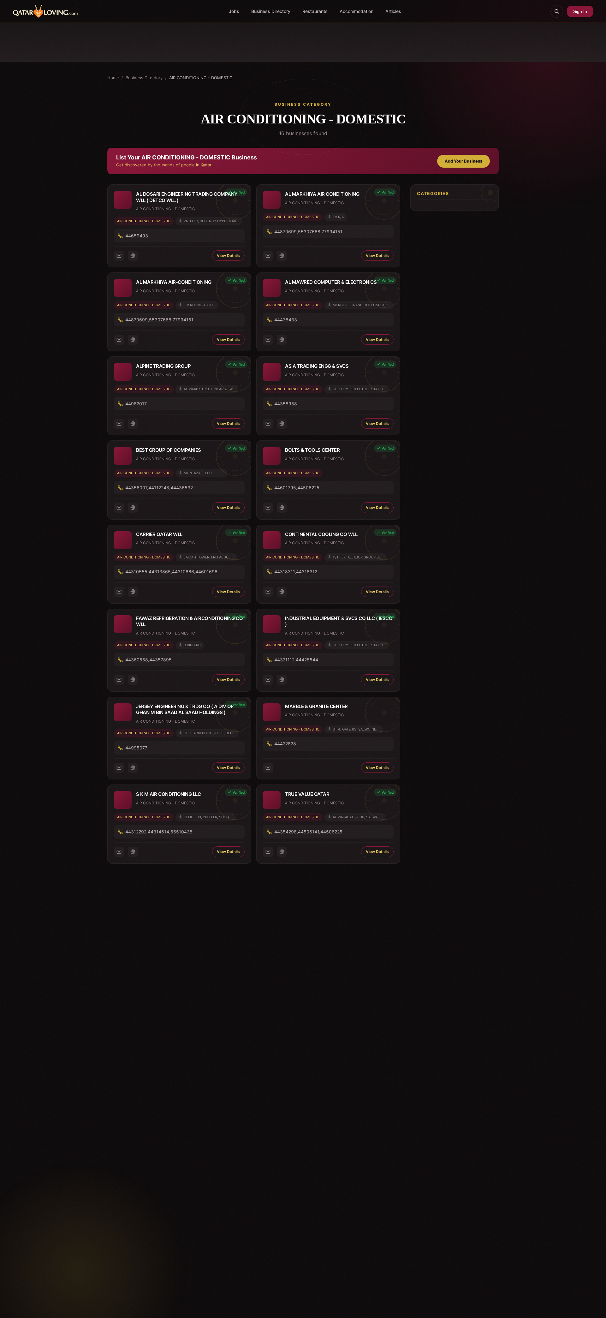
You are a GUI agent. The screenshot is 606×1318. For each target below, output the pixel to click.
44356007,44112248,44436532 (159, 487)
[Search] (556, 11)
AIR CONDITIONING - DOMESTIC (143, 221)
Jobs (234, 11)
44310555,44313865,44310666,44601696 (171, 571)
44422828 (285, 743)
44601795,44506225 (296, 487)
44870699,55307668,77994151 (308, 231)
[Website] (133, 256)
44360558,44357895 (148, 659)
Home (113, 77)
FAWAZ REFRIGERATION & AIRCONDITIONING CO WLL (189, 621)
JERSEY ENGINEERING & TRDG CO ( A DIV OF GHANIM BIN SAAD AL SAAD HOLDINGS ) (185, 709)
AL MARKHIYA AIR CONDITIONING (322, 194)
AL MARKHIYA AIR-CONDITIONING (173, 282)
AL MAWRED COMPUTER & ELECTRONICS (331, 282)
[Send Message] (119, 256)
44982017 (136, 403)
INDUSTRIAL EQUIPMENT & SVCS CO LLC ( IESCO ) (338, 621)
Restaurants (315, 11)
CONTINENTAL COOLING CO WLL (321, 534)
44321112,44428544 (296, 659)
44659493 (136, 235)
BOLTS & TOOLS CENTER (312, 450)
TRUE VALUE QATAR (307, 794)
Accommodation (356, 11)
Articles (393, 11)
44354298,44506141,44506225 (308, 831)
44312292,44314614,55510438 (159, 831)
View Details (228, 255)
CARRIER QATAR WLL (159, 534)
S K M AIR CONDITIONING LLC (168, 794)
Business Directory (270, 11)
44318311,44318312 (295, 571)
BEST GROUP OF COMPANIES (168, 450)
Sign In (580, 11)
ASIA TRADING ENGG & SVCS (316, 366)
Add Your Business (463, 161)
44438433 (285, 319)
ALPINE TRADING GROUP (163, 366)
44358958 (285, 403)
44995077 (136, 747)
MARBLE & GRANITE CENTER (316, 706)
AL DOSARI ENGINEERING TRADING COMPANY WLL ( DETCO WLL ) (187, 197)
